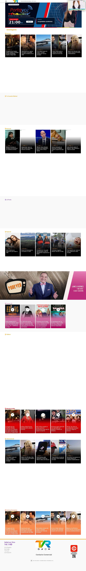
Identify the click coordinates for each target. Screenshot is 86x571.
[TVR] (6, 1)
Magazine (24, 145)
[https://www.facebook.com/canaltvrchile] (39, 549)
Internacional (9, 455)
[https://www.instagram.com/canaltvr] (45, 549)
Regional (39, 248)
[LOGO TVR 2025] (15, 1)
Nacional (9, 145)
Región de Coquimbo (24, 248)
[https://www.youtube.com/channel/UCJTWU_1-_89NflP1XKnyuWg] (49, 549)
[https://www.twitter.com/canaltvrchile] (42, 549)
